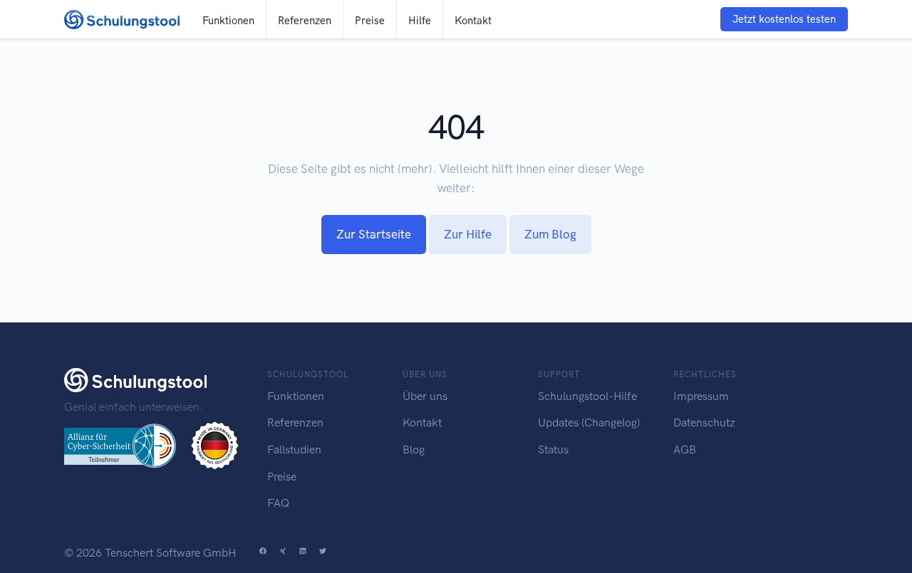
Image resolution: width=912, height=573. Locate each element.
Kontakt (473, 20)
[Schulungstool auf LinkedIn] (303, 552)
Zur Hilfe (468, 234)
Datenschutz (704, 422)
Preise (370, 20)
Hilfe (419, 20)
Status (553, 449)
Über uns (425, 396)
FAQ (278, 503)
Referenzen (304, 20)
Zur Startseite (373, 234)
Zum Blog (550, 234)
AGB (684, 449)
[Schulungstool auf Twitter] (323, 552)
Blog (414, 449)
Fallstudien (294, 449)
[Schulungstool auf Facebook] (263, 552)
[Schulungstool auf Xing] (283, 552)
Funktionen (228, 20)
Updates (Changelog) (589, 422)
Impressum (701, 396)
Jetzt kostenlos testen (784, 19)
